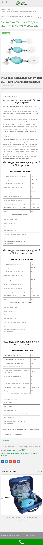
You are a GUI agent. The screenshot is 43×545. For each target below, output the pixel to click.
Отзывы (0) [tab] (5, 440)
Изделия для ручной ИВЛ (16, 451)
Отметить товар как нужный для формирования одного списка (22, 447)
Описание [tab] (5, 91)
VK (18, 461)
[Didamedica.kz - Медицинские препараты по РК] (21, 3)
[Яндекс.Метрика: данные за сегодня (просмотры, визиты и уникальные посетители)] (6, 536)
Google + (10, 461)
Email (14, 461)
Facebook (2, 461)
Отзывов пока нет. (7, 85)
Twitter (6, 461)
